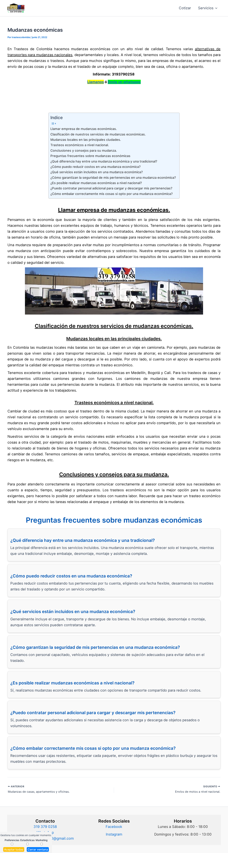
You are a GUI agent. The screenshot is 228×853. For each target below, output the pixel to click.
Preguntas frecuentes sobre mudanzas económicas (90, 156)
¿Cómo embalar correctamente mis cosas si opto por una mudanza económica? (111, 194)
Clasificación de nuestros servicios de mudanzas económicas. (98, 134)
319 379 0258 (45, 827)
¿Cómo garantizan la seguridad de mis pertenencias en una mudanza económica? (113, 177)
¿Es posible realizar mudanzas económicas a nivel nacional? (96, 183)
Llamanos (95, 82)
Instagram (114, 834)
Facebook (114, 827)
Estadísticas (27, 840)
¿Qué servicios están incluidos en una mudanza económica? (96, 172)
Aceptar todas (13, 849)
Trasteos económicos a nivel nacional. (79, 145)
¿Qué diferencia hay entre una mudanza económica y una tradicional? (103, 161)
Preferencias (12, 840)
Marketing (42, 840)
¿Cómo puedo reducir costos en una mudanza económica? (95, 167)
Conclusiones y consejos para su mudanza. (83, 150)
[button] (215, 8)
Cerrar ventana (38, 849)
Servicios (205, 8)
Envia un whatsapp (124, 82)
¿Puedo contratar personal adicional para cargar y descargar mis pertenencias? (111, 188)
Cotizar (185, 8)
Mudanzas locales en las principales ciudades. (85, 140)
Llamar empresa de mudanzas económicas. (83, 129)
